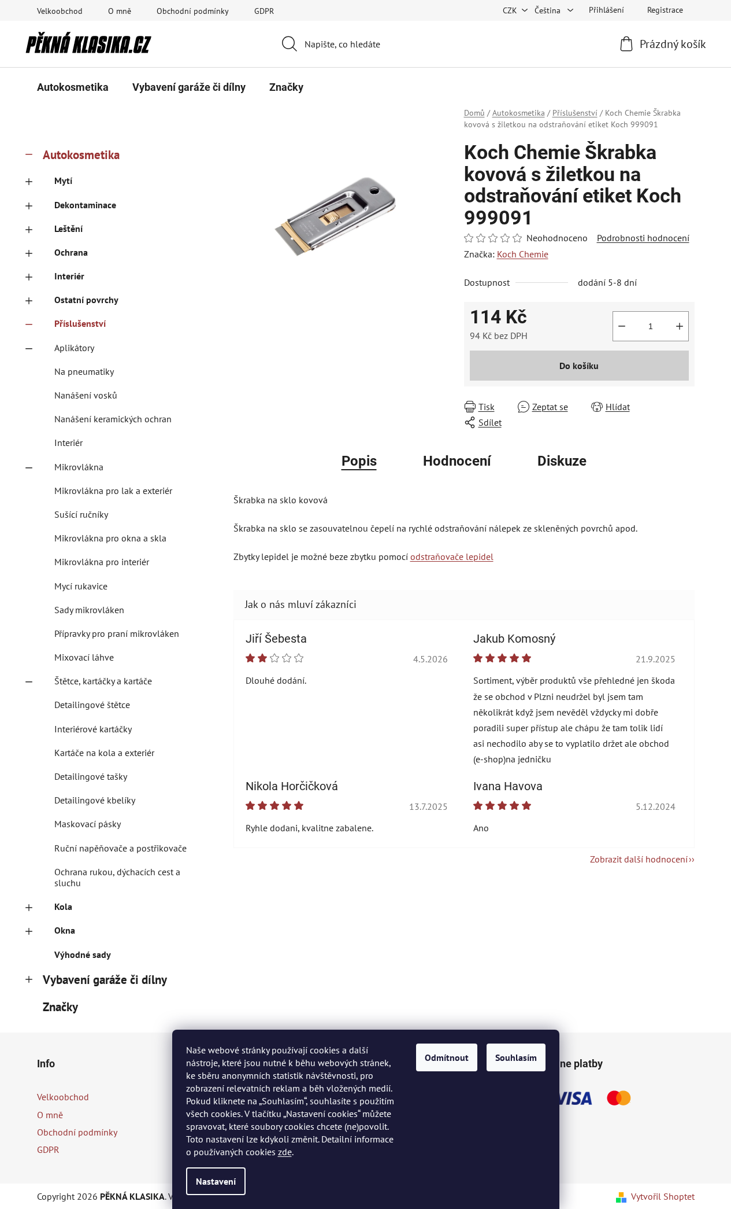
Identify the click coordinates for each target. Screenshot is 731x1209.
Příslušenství (80, 323)
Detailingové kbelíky (94, 800)
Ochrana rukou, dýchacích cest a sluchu (117, 877)
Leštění (68, 228)
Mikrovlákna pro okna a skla (110, 538)
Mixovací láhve (84, 657)
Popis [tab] (359, 461)
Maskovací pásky (87, 824)
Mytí (63, 180)
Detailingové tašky (90, 776)
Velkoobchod (60, 11)
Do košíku (579, 365)
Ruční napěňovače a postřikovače (120, 848)
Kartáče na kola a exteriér (104, 752)
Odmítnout (447, 1057)
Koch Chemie (522, 254)
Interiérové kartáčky (93, 729)
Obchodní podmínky (193, 11)
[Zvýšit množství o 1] (679, 326)
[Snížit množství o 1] (621, 326)
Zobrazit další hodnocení (639, 859)
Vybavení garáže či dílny (105, 979)
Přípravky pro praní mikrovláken (116, 633)
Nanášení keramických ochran (113, 419)
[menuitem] (72, 87)
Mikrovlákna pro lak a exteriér (113, 490)
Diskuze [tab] (562, 461)
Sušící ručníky (81, 514)
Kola (63, 906)
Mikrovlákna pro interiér (101, 561)
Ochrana (71, 252)
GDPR (264, 11)
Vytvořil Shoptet (663, 1196)
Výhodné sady (82, 954)
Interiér (69, 276)
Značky (60, 1007)
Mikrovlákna (78, 467)
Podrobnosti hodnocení (643, 238)
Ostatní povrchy (86, 299)
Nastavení (216, 1181)
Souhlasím (516, 1057)
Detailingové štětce (92, 704)
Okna (64, 930)
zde (285, 1152)
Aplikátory (74, 347)
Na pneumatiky (84, 371)
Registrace (665, 10)
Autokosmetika (81, 155)
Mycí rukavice (80, 586)
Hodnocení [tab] (457, 461)
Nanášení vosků (85, 395)
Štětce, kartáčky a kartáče (103, 681)
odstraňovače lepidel (451, 556)
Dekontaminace (85, 205)
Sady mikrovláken (89, 609)
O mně (119, 11)
